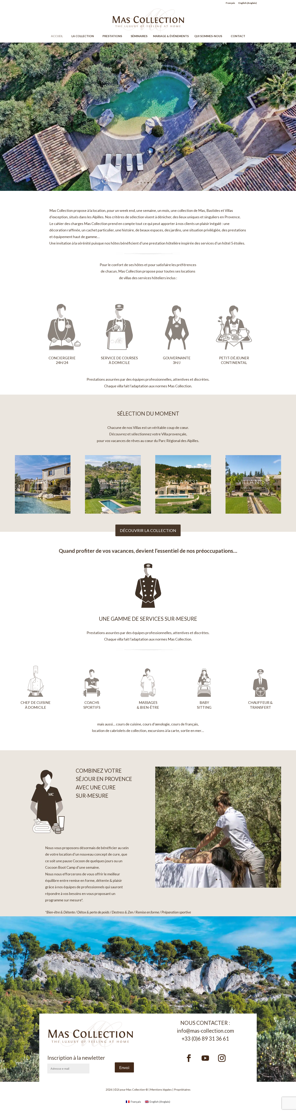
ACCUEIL (58, 36)
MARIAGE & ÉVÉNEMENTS (170, 36)
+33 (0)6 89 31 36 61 (205, 1038)
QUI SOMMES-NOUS (210, 36)
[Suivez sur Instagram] (221, 1058)
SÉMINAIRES (139, 36)
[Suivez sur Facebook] (188, 1058)
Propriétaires (182, 1089)
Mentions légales (161, 1089)
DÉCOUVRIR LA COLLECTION (148, 530)
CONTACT (238, 36)
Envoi (124, 1067)
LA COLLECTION (84, 36)
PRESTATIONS (114, 36)
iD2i (116, 1089)
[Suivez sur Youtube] (205, 1058)
